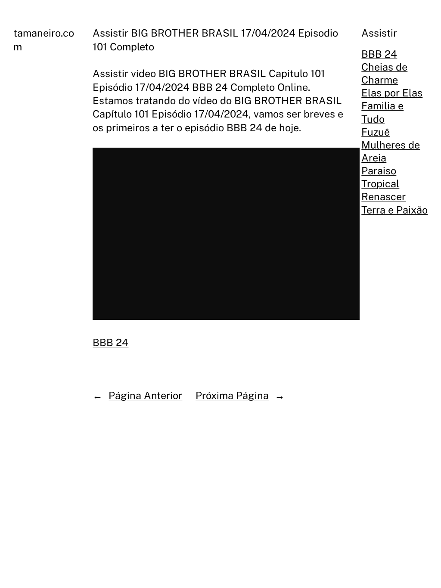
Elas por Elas (391, 93)
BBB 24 (110, 342)
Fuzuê (375, 132)
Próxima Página (232, 395)
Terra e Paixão (394, 210)
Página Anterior (145, 395)
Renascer (383, 196)
